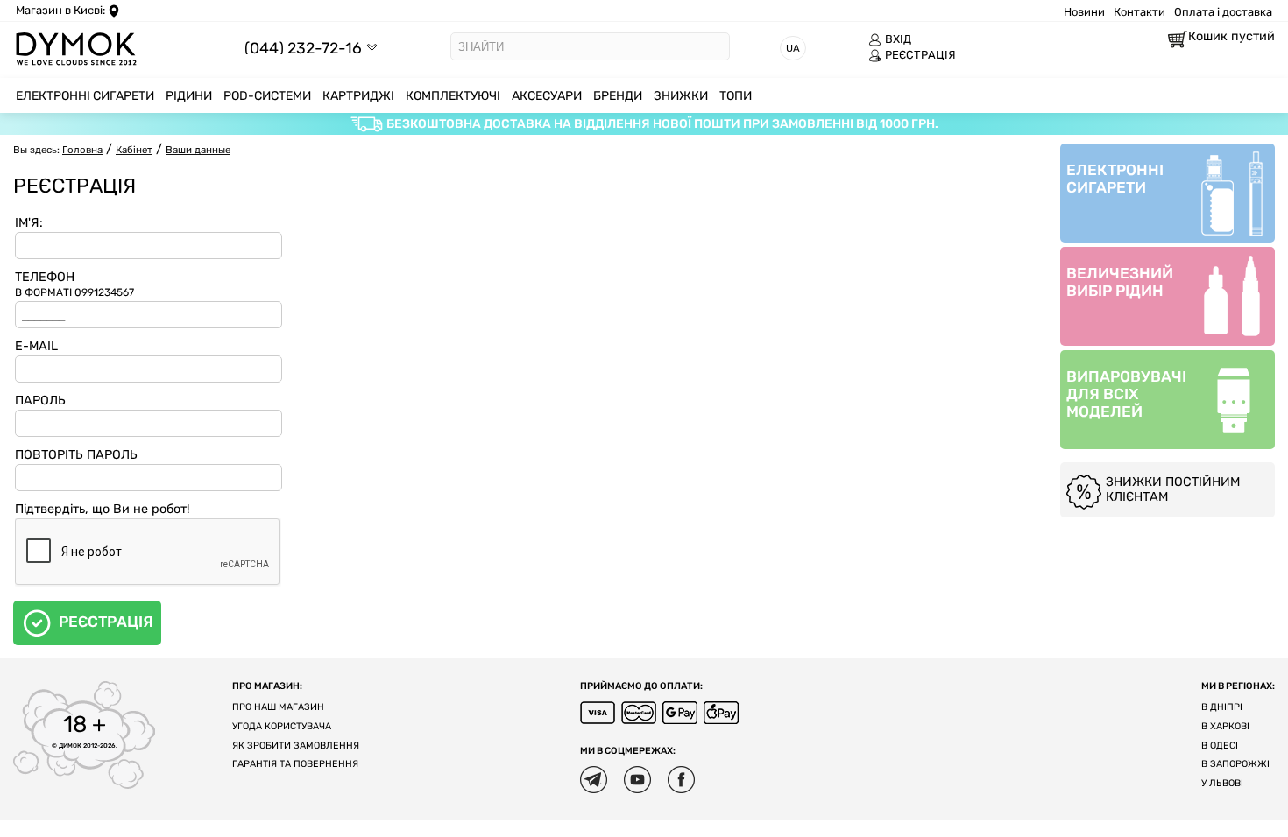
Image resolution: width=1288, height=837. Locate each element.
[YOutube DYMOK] (637, 779)
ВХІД (898, 39)
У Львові (1222, 783)
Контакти (1139, 11)
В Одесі (1219, 745)
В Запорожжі (1235, 764)
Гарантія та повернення (295, 764)
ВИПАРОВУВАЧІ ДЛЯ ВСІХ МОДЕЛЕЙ (1126, 394)
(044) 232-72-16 (303, 48)
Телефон (74, 284)
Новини (1084, 11)
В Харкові (1225, 726)
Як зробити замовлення (295, 745)
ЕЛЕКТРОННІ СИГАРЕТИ (1115, 178)
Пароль (40, 400)
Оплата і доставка (1223, 11)
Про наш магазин (278, 707)
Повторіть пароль (76, 454)
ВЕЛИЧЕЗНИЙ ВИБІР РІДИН (1119, 281)
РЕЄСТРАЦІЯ (920, 54)
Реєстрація (106, 621)
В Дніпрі (1221, 707)
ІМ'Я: (29, 222)
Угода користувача (281, 726)
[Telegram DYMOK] (593, 779)
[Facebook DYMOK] (681, 779)
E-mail (36, 346)
